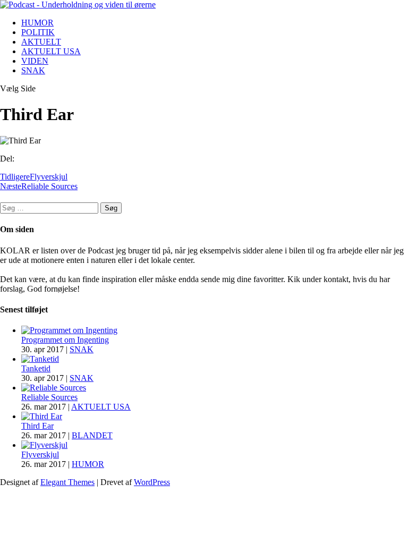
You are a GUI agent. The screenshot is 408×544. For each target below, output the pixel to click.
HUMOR (37, 22)
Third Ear (37, 425)
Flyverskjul (40, 454)
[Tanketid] (40, 358)
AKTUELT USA (51, 51)
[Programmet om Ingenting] (69, 330)
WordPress (152, 482)
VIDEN (34, 60)
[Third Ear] (41, 416)
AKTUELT (41, 41)
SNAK (33, 70)
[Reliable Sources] (53, 387)
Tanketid (35, 368)
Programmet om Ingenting (65, 339)
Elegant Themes (67, 482)
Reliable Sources (49, 397)
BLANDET (92, 435)
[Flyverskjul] (44, 444)
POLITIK (38, 32)
